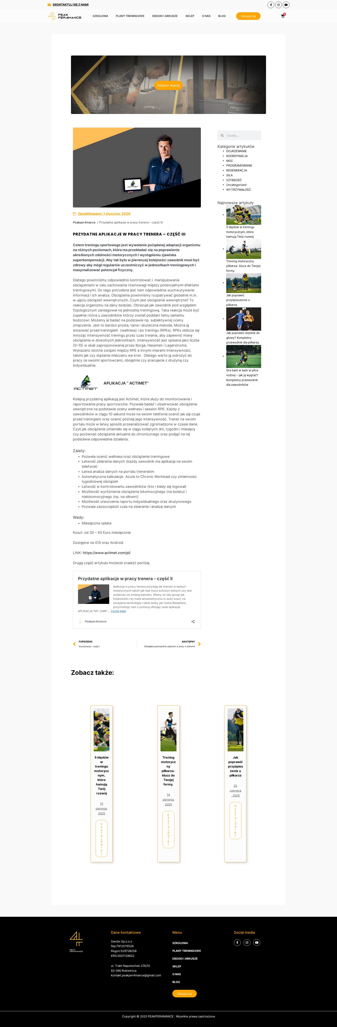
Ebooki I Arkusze (165, 16)
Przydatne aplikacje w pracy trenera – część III (129, 234)
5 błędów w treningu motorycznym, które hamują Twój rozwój (101, 775)
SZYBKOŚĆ (234, 180)
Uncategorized (236, 185)
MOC (229, 161)
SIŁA (229, 175)
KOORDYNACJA (237, 156)
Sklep (189, 16)
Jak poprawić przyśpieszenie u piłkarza (235, 766)
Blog (222, 16)
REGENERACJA (236, 170)
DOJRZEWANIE (236, 151)
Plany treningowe (130, 16)
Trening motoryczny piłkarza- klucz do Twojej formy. (168, 770)
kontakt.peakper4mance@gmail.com (136, 975)
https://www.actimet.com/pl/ (107, 553)
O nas (206, 16)
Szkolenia (100, 16)
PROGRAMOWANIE (239, 165)
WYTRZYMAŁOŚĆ (238, 189)
